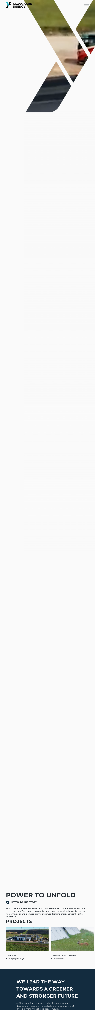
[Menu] (86, 4)
